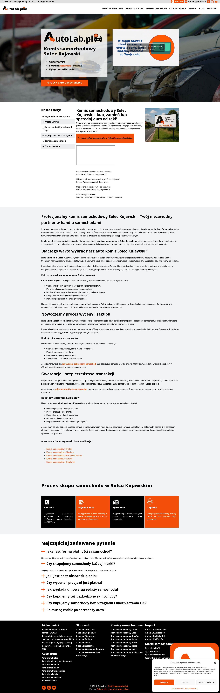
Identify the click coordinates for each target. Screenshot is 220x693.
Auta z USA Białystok (155, 636)
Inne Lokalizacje (118, 655)
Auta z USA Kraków (154, 639)
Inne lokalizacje (49, 681)
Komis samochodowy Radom (124, 639)
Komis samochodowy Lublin (124, 649)
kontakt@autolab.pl (197, 1)
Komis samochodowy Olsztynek (60, 462)
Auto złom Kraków (50, 668)
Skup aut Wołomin (85, 646)
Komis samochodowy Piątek (59, 449)
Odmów (185, 682)
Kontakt (211, 8)
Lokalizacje (81, 655)
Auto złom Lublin (50, 674)
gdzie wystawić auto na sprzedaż (71, 389)
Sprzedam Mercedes (155, 654)
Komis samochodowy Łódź (123, 633)
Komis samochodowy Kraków (125, 636)
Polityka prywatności (178, 688)
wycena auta (65, 65)
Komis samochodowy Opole (124, 646)
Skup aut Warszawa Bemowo (90, 649)
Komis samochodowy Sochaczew (127, 652)
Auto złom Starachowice (53, 671)
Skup (191, 8)
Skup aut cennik (177, 8)
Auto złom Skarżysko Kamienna (57, 661)
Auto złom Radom (50, 664)
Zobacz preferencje (206, 682)
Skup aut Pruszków (85, 629)
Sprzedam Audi (152, 651)
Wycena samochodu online (64, 83)
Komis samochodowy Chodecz (60, 452)
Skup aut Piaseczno (85, 636)
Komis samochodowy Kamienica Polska (64, 455)
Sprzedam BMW (152, 648)
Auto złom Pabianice (51, 677)
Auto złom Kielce (50, 658)
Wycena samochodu (156, 8)
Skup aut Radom (84, 639)
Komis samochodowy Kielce (124, 629)
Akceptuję (164, 682)
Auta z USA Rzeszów (155, 633)
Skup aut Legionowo (86, 633)
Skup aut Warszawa (112, 8)
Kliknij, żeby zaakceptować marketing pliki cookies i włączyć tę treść (145, 47)
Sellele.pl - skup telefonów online (113, 689)
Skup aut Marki (83, 642)
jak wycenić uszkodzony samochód (79, 364)
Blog (201, 8)
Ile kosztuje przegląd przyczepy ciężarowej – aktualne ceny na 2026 (57, 645)
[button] (215, 662)
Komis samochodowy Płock (124, 642)
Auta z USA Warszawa (155, 629)
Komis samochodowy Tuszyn (59, 459)
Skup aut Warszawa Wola (88, 652)
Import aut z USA (134, 8)
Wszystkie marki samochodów (159, 658)
